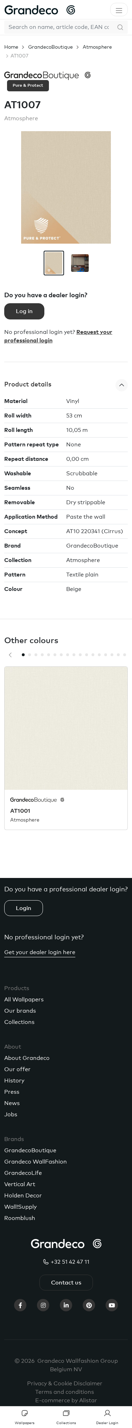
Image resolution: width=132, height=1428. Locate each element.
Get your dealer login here (39, 952)
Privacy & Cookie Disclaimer (64, 1383)
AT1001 (20, 811)
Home (11, 47)
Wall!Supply (20, 1207)
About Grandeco (27, 1058)
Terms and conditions (64, 1392)
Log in (24, 311)
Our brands (20, 1011)
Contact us (66, 1283)
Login (23, 908)
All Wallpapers (24, 999)
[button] (66, 385)
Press (11, 1092)
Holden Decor (23, 1195)
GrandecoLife (23, 1173)
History (14, 1081)
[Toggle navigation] (119, 9)
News (12, 1103)
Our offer (17, 1069)
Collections (19, 1022)
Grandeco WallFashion (35, 1162)
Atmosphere (97, 47)
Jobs (10, 1114)
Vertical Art (19, 1184)
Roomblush (19, 1218)
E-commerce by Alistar (66, 1400)
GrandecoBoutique (50, 47)
